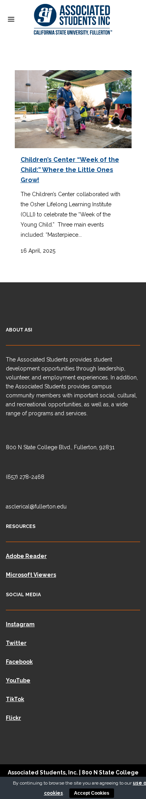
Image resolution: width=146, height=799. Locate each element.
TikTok (15, 699)
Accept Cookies (91, 793)
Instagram (20, 624)
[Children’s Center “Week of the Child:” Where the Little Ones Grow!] (73, 109)
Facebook (19, 662)
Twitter (16, 643)
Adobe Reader (26, 556)
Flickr (13, 718)
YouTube (18, 680)
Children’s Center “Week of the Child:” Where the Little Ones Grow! (70, 170)
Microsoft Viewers (31, 575)
